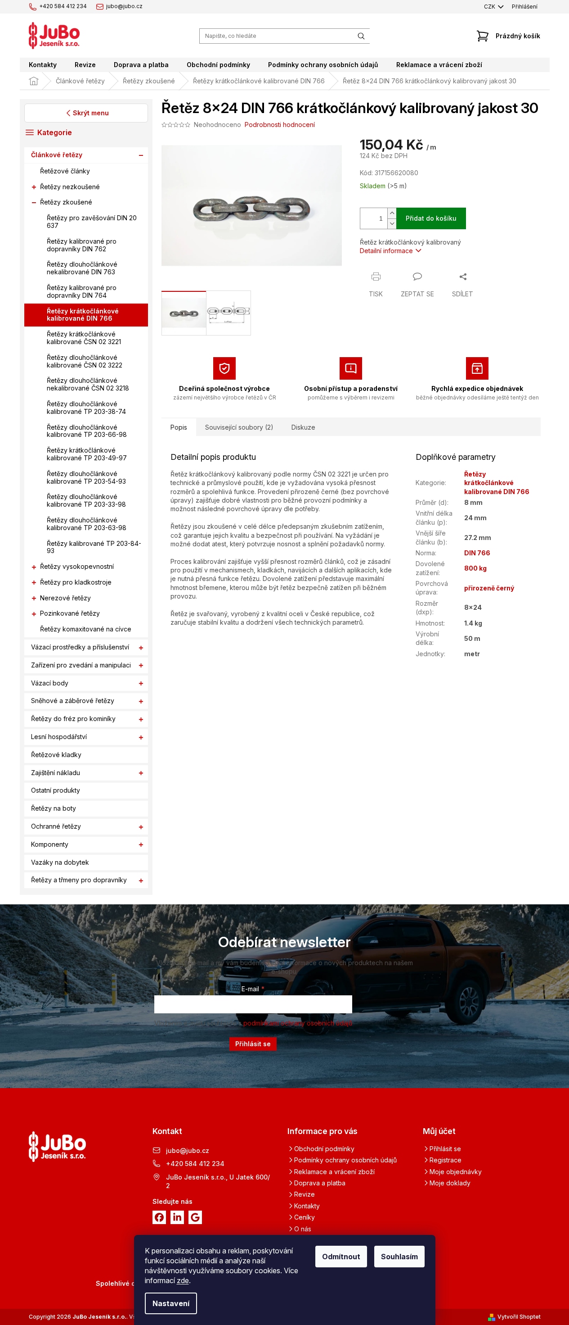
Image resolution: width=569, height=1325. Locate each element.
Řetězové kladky (56, 754)
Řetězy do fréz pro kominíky (73, 719)
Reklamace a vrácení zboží (334, 1171)
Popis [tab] (178, 427)
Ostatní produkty (55, 790)
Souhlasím (399, 1256)
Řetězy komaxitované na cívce (85, 629)
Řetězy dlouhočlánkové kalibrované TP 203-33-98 (86, 500)
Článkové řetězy (56, 155)
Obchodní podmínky (324, 1149)
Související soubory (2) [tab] (239, 427)
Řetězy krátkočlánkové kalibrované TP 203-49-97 (87, 454)
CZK (490, 6)
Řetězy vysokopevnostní (77, 566)
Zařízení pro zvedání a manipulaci (81, 665)
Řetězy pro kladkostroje (76, 582)
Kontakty (307, 1206)
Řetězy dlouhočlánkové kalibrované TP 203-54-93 (86, 477)
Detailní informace (386, 250)
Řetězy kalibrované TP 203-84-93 (94, 547)
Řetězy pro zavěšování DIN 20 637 (92, 222)
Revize (304, 1194)
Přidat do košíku (431, 218)
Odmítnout (341, 1256)
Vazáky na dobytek (60, 862)
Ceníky (304, 1217)
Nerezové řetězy (65, 598)
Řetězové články (65, 171)
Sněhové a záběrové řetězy (72, 701)
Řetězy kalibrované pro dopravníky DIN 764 (81, 291)
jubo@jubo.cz (187, 1150)
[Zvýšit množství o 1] (391, 213)
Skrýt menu (90, 113)
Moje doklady (450, 1183)
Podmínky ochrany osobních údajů (345, 1160)
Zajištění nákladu (55, 772)
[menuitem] (43, 65)
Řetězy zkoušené (66, 202)
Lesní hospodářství (59, 736)
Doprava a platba (319, 1183)
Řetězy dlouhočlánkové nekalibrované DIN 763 (82, 268)
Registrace (445, 1160)
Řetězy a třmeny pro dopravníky (79, 880)
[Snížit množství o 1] (391, 223)
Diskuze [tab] (303, 427)
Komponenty (49, 844)
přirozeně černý (489, 588)
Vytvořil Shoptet (519, 1316)
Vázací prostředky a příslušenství (80, 647)
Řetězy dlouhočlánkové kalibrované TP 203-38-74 (86, 407)
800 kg (475, 568)
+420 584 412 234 (195, 1163)
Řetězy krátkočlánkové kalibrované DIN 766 (83, 314)
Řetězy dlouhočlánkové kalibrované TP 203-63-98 (86, 523)
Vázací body (49, 683)
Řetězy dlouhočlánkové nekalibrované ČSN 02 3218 (88, 384)
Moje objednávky (456, 1171)
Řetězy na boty (53, 808)
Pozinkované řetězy (70, 613)
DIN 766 (477, 553)
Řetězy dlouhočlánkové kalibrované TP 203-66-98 (87, 431)
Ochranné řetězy (56, 826)
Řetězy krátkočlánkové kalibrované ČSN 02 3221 (84, 338)
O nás (302, 1229)
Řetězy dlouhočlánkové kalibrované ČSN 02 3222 (84, 361)
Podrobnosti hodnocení (280, 124)
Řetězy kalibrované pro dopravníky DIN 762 (81, 245)
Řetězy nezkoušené (70, 187)
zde (183, 1280)
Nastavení (170, 1303)
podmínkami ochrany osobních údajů (297, 1023)
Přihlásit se (253, 1044)
